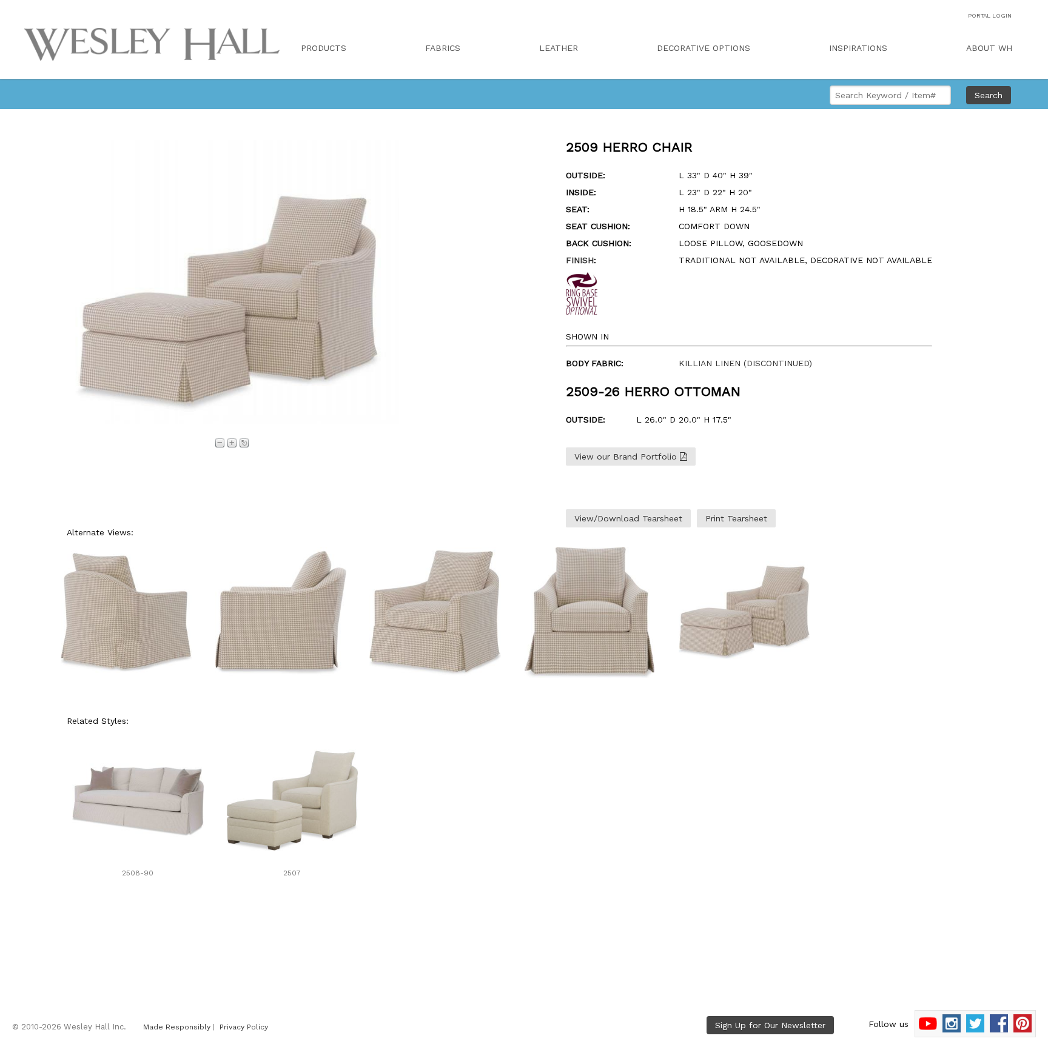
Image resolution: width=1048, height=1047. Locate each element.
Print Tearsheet (736, 518)
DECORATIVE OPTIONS (703, 48)
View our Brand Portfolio (627, 456)
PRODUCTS (323, 48)
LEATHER (558, 48)
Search (989, 95)
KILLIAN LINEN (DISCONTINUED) (745, 363)
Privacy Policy (244, 1027)
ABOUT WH (989, 48)
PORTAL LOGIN (990, 15)
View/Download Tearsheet (628, 518)
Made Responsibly (176, 1027)
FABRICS (442, 48)
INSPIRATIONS (858, 48)
